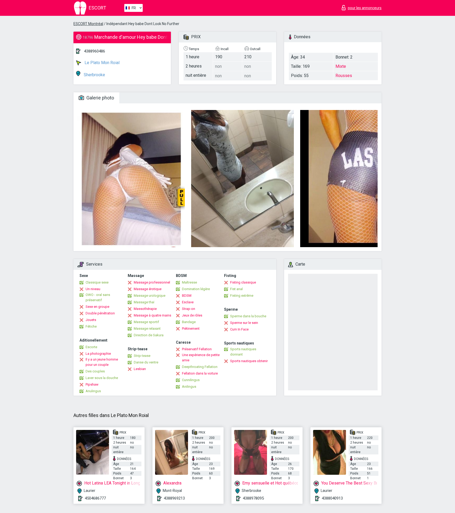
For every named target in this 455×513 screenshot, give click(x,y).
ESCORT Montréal (88, 24)
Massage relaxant (147, 328)
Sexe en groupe (97, 307)
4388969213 (174, 498)
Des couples (95, 371)
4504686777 (95, 498)
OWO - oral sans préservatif (98, 297)
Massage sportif (146, 322)
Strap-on (188, 309)
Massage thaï (144, 302)
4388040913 (332, 498)
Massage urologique (149, 296)
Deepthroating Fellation (199, 367)
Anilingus (189, 387)
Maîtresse (189, 282)
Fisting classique (243, 282)
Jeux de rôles (192, 315)
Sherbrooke (94, 74)
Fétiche (91, 326)
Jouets (91, 320)
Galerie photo (99, 97)
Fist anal (236, 289)
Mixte (340, 66)
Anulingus (93, 391)
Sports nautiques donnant (243, 351)
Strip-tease (142, 356)
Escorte (91, 347)
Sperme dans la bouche (248, 316)
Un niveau (93, 289)
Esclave (188, 302)
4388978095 (253, 498)
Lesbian (140, 369)
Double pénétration (100, 313)
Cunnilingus (191, 380)
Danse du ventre (146, 362)
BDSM (186, 296)
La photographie (98, 354)
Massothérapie (145, 309)
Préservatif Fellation (197, 349)
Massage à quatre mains (152, 315)
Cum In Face (239, 329)
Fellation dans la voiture (200, 373)
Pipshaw (92, 384)
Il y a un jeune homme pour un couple (102, 362)
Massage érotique (147, 289)
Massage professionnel (152, 282)
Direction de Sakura (149, 335)
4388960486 (94, 51)
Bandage (189, 322)
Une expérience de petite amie (201, 357)
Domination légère (196, 289)
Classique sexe (97, 282)
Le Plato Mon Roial (101, 62)
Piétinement (191, 328)
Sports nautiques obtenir (249, 361)
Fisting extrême (241, 296)
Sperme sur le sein (244, 323)
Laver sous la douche (102, 378)
